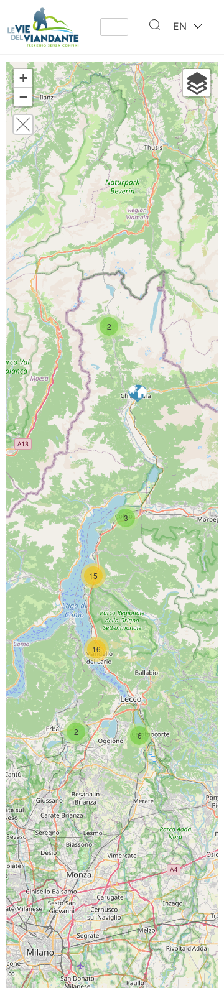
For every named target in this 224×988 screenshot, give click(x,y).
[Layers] (196, 82)
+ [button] (23, 78)
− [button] (23, 96)
